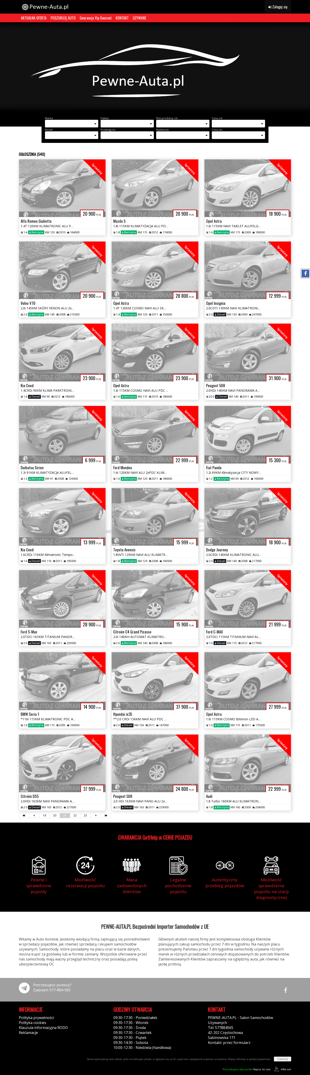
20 (54, 815)
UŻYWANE (139, 18)
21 (64, 815)
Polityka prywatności (36, 1017)
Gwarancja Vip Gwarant (96, 18)
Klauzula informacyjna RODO (43, 1027)
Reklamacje (28, 1032)
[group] (155, 67)
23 (85, 815)
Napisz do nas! (247, 1069)
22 (75, 815)
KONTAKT (122, 18)
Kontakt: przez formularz (229, 1042)
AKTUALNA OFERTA (34, 18)
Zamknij (282, 1059)
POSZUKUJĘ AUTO (63, 18)
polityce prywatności (260, 1059)
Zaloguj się (279, 7)
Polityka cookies (32, 1022)
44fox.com (286, 1069)
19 (44, 815)
